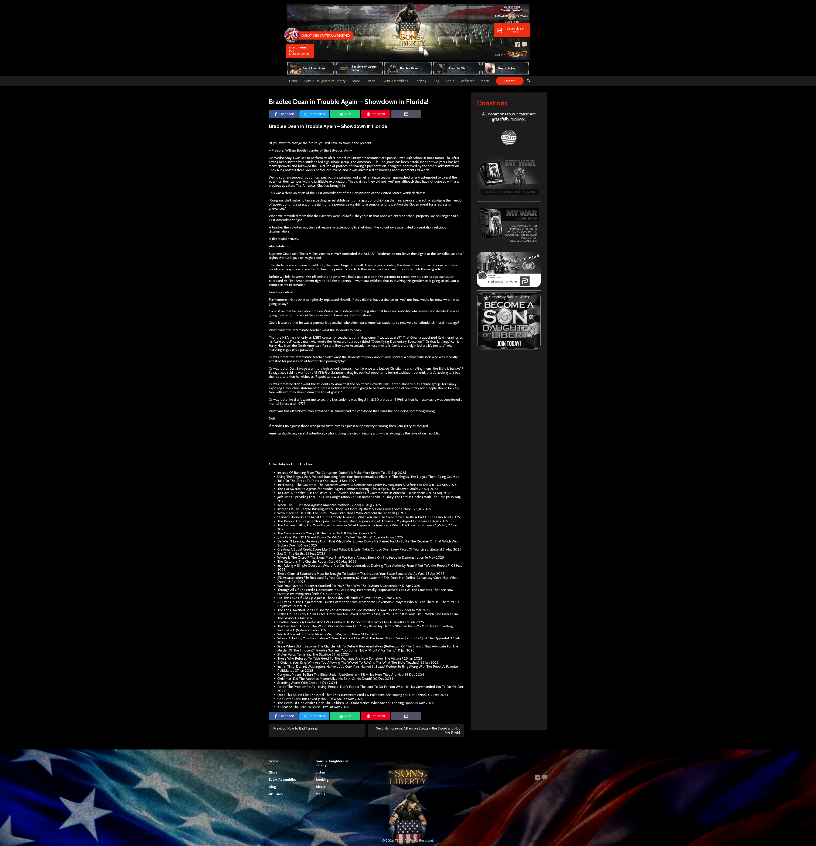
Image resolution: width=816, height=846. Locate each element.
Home (293, 81)
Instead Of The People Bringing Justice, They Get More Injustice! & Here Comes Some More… (345, 509)
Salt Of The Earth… (291, 553)
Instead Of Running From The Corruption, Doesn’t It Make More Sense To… (332, 473)
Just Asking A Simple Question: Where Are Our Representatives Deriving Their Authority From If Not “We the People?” (363, 566)
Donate (510, 81)
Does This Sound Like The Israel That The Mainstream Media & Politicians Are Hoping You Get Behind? (352, 695)
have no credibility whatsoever (406, 311)
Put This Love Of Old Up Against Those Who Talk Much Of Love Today (329, 598)
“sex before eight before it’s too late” (418, 346)
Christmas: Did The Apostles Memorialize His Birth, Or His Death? (324, 679)
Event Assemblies (395, 81)
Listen (370, 81)
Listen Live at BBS (515, 30)
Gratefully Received (326, 35)
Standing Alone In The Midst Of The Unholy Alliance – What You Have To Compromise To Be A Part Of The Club (360, 517)
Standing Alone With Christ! (297, 683)
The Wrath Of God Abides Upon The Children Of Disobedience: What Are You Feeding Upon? (345, 703)
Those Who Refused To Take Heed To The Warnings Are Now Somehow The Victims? (340, 658)
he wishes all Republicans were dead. (322, 377)
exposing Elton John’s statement (292, 388)
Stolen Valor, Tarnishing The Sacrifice (304, 654)
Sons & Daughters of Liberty (325, 81)
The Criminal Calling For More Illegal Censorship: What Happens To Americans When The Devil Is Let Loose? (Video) (362, 525)
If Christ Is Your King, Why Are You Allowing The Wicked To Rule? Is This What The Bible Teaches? (348, 662)
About (450, 81)
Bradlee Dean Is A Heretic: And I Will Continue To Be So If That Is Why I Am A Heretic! (340, 622)
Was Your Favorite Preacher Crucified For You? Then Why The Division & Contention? (339, 586)
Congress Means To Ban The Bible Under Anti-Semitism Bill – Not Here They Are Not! (340, 675)
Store (356, 81)
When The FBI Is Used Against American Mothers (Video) (319, 505)
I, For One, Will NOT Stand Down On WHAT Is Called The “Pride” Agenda (331, 537)
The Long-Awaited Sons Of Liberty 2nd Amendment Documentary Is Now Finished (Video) (344, 610)
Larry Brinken (393, 357)
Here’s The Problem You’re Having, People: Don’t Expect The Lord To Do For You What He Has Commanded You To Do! (364, 687)
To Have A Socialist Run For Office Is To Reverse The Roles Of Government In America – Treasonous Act (354, 493)
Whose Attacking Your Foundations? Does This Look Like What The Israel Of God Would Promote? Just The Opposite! (363, 638)
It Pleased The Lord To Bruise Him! (302, 707)
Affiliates (467, 81)
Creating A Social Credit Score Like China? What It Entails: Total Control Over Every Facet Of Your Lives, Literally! (359, 549)
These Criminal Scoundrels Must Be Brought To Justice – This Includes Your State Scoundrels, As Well (351, 574)
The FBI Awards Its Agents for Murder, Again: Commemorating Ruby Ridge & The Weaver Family (347, 489)
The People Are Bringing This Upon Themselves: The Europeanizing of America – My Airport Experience (353, 521)
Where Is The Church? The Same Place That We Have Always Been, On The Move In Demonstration (350, 557)
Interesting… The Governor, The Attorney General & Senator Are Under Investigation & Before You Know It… (356, 485)
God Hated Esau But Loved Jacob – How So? (309, 699)
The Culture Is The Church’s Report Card (306, 561)
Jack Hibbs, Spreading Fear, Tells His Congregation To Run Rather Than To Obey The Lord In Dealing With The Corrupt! (363, 497)
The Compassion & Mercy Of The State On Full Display (317, 533)
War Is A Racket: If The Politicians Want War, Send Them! (318, 634)
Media (485, 81)
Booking (420, 81)
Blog (435, 81)
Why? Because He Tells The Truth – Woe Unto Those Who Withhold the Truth (334, 513)
